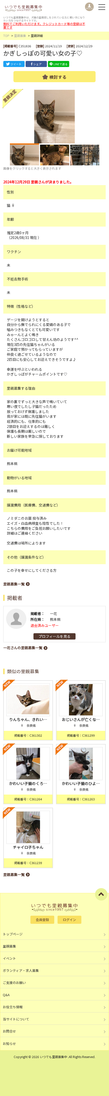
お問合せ (9, 1031)
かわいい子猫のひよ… (81, 783)
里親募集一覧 (14, 583)
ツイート (16, 64)
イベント (9, 958)
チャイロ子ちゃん (28, 847)
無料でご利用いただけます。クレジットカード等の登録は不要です (44, 25)
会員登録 (42, 919)
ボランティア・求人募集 (21, 970)
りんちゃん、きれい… (28, 719)
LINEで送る (60, 64)
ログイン (69, 919)
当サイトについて (16, 1019)
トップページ (13, 934)
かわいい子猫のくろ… (28, 783)
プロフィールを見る (54, 636)
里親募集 (20, 35)
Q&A (6, 994)
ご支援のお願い (14, 982)
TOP (6, 35)
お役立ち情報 (13, 1006)
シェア (37, 64)
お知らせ (9, 1043)
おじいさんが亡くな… (81, 719)
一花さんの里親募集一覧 (22, 647)
